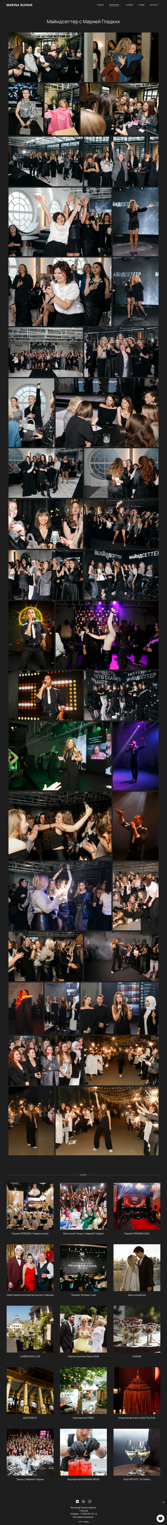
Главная (100, 5)
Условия (129, 5)
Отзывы (141, 5)
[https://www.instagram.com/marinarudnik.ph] (89, 1501)
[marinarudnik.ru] (19, 5)
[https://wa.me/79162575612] (83, 1501)
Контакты (154, 5)
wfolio (86, 1521)
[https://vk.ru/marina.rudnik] (77, 1501)
